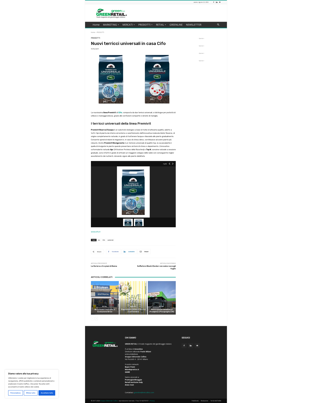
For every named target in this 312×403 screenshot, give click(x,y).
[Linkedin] (216, 2)
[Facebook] (213, 2)
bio (99, 240)
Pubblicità (195, 401)
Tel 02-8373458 (215, 401)
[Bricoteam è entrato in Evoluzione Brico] (105, 297)
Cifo (103, 240)
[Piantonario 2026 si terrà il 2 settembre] (133, 297)
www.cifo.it (95, 232)
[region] (31, 384)
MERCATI (127, 24)
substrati (110, 240)
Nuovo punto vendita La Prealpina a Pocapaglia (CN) (162, 310)
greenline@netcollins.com (144, 392)
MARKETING (110, 24)
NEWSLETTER (193, 24)
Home (96, 24)
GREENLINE (176, 24)
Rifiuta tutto (30, 393)
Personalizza (15, 393)
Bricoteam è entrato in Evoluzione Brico (105, 310)
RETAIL (160, 24)
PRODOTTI (144, 24)
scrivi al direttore (131, 354)
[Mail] (219, 2)
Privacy (152, 401)
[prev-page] (92, 318)
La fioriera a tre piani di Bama (104, 266)
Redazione (204, 401)
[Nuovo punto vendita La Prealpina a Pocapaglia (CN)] (162, 297)
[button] (218, 25)
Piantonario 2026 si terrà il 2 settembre (133, 310)
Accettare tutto (47, 393)
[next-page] (96, 318)
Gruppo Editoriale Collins (109, 401)
